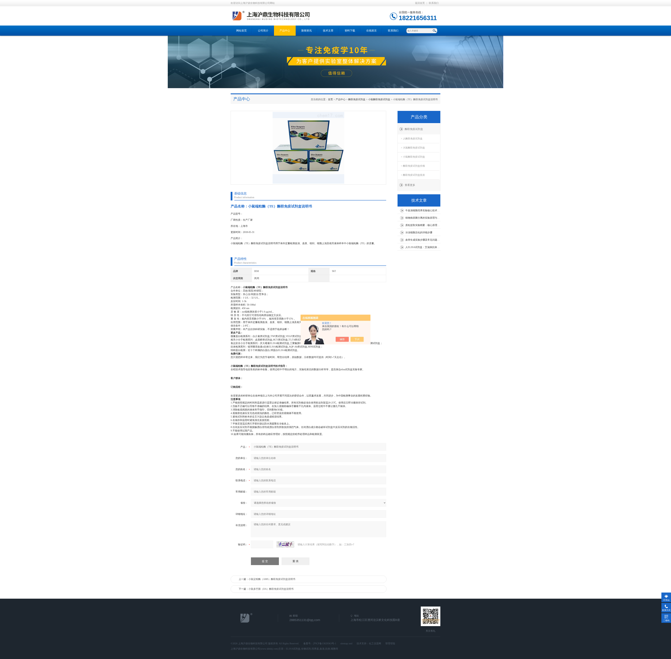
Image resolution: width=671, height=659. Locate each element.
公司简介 (263, 30)
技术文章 (328, 30)
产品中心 (285, 30)
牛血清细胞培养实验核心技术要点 (422, 210)
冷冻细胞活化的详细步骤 (418, 232)
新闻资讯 (306, 30)
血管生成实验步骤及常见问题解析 (422, 240)
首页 (330, 99)
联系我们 (434, 3)
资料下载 (350, 30)
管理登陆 (390, 643)
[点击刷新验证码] (285, 544)
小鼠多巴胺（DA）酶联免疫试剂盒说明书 (271, 589)
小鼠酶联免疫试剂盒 (379, 99)
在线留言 (371, 30)
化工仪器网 (375, 643)
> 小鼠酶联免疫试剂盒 (413, 156)
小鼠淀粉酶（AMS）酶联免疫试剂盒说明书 (271, 579)
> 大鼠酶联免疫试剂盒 (413, 147)
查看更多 (410, 185)
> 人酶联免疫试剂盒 (412, 138)
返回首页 (420, 3)
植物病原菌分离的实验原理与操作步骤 (422, 218)
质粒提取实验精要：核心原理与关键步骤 (422, 225)
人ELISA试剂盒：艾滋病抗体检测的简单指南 (422, 247)
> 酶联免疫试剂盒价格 (413, 166)
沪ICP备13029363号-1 (324, 643)
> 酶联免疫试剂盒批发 (413, 175)
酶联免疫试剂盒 (356, 99)
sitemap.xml (346, 643)
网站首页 (241, 30)
